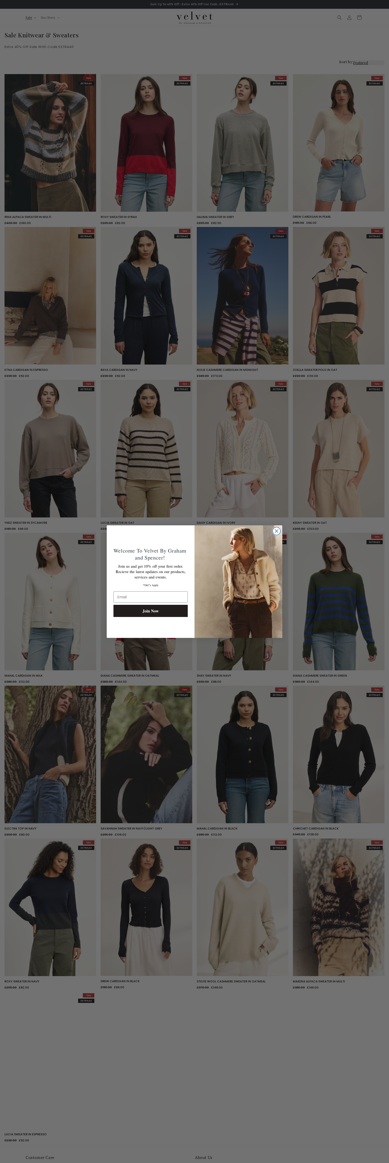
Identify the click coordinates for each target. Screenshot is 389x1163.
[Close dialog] (276, 531)
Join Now (150, 611)
